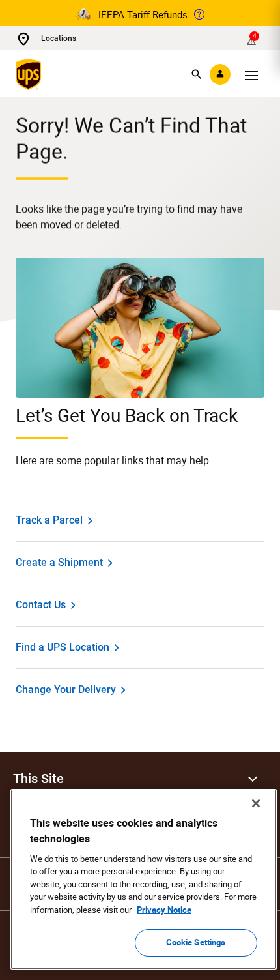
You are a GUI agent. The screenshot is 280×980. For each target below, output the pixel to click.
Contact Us (41, 605)
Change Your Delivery (66, 689)
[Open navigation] (251, 74)
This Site (38, 778)
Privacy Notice (164, 909)
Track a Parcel (49, 520)
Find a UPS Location (62, 647)
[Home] (31, 74)
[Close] (256, 803)
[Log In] (220, 74)
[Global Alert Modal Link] (199, 14)
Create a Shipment (59, 562)
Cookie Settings (196, 942)
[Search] (197, 74)
